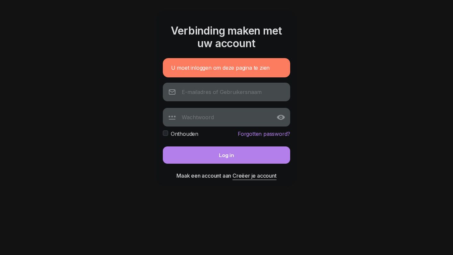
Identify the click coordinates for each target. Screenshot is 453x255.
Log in (226, 154)
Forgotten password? (264, 133)
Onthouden (184, 133)
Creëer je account (254, 175)
